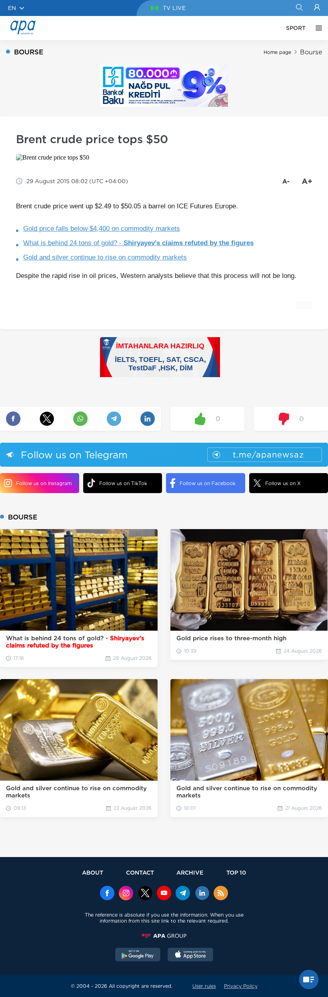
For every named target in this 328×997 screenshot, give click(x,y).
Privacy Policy (241, 986)
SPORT (296, 28)
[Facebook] (107, 894)
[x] (145, 894)
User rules (204, 986)
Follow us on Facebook (208, 483)
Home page (277, 52)
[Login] (317, 8)
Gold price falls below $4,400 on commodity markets (101, 228)
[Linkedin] (202, 894)
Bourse (311, 52)
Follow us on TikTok (123, 483)
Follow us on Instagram (44, 483)
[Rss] (221, 894)
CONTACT (140, 872)
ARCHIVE (190, 872)
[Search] (299, 8)
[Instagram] (126, 894)
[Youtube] (164, 894)
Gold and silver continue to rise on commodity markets (105, 257)
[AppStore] (190, 955)
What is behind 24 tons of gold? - (138, 243)
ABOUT (92, 872)
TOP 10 (236, 872)
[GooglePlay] (138, 955)
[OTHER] (317, 28)
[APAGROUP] (164, 936)
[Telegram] (183, 894)
